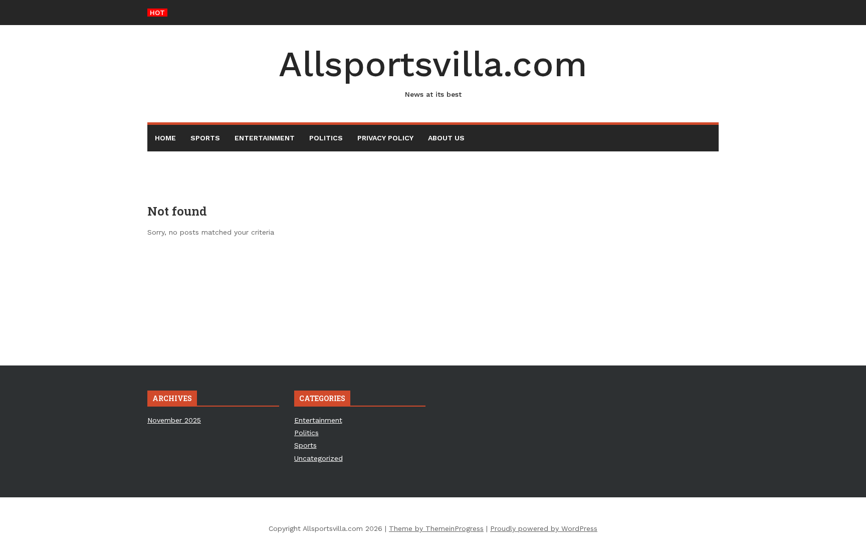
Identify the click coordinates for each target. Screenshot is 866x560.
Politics (326, 138)
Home (165, 138)
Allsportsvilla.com (433, 71)
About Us (446, 138)
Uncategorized (318, 458)
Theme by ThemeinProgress (436, 528)
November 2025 (174, 420)
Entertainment (265, 138)
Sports (205, 138)
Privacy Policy (385, 138)
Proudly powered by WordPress (543, 528)
